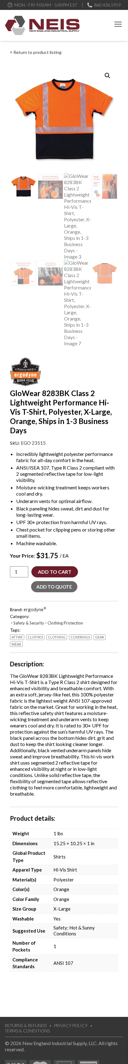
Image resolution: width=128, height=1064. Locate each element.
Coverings (80, 637)
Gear (99, 637)
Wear (16, 644)
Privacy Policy (71, 1025)
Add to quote (54, 586)
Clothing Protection (65, 622)
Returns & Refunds (26, 1025)
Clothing (57, 637)
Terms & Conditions (27, 1030)
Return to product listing (37, 52)
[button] (107, 75)
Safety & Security (28, 622)
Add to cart (54, 572)
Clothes (35, 637)
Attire (17, 637)
